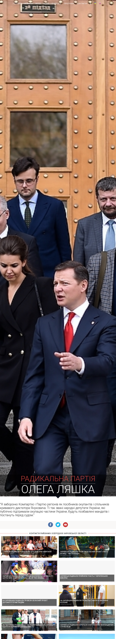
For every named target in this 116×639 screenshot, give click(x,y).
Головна (17, 3)
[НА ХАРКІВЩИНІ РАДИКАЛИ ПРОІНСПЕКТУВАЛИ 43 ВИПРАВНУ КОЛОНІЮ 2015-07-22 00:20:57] (86, 583)
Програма (69, 3)
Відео (46, 3)
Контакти (82, 3)
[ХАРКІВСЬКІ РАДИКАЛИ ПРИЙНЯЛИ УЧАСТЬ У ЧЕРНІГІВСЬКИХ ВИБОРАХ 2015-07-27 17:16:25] (86, 559)
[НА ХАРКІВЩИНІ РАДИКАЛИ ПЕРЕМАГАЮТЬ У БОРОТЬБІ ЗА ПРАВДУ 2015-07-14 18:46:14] (29, 632)
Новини (28, 3)
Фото (38, 3)
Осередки (56, 3)
